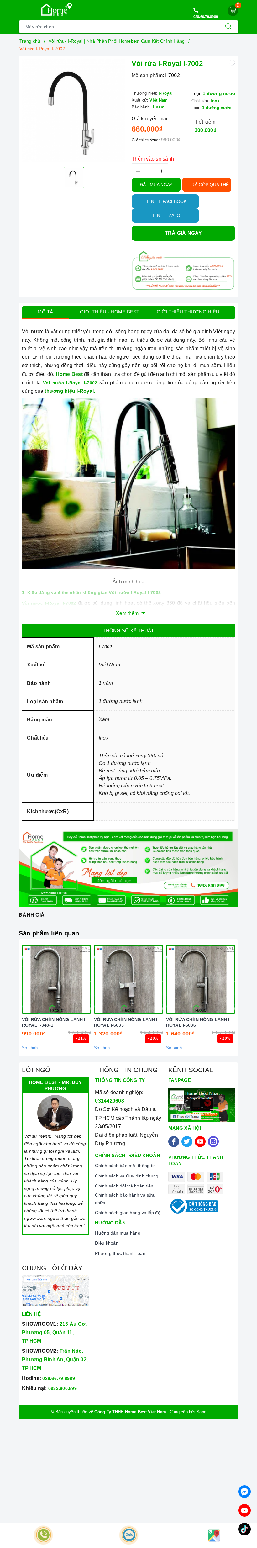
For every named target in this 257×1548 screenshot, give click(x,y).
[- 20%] (128, 979)
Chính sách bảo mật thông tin (125, 1165)
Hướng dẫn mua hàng (117, 1232)
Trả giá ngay (183, 233)
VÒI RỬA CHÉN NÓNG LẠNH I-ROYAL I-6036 (198, 1022)
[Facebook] (173, 1141)
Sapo (201, 1411)
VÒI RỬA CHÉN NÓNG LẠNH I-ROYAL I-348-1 (54, 1022)
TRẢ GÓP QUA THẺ (209, 184)
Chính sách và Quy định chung (126, 1175)
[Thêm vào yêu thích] (232, 63)
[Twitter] (186, 1141)
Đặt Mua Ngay (156, 184)
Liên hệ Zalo (165, 215)
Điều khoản (106, 1242)
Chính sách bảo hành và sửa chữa (125, 1199)
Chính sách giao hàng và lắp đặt (128, 1212)
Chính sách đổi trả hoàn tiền (124, 1185)
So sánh (30, 1047)
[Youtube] (200, 1141)
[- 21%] (56, 979)
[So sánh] (86, 979)
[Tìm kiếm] (228, 26)
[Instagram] (213, 1141)
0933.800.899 (62, 1388)
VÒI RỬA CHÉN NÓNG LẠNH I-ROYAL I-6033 (126, 1022)
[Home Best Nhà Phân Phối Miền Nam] (54, 9)
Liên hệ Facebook (165, 201)
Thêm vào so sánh (153, 158)
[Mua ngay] (27, 979)
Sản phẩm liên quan (49, 933)
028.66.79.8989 (205, 16)
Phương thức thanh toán (120, 1253)
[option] (73, 110)
